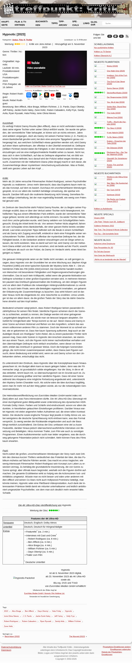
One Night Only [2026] (116, 71)
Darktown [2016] (113, 195)
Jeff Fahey (58, 616)
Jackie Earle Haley (43, 616)
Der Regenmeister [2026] (117, 97)
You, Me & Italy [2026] (116, 102)
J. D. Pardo (27, 616)
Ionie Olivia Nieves (11, 616)
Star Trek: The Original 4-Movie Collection (111, 230)
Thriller (29, 40)
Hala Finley (56, 611)
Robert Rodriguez (11, 621)
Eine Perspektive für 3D (103, 248)
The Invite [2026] (113, 113)
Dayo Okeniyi (43, 611)
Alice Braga (16, 611)
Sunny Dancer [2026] (115, 88)
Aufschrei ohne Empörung (104, 244)
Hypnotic (68, 611)
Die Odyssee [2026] (115, 148)
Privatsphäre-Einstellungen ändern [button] (117, 647)
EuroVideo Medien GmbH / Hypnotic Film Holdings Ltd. (44, 593)
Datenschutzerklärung (11, 647)
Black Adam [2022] (12, 636)
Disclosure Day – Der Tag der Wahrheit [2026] (117, 153)
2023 (6, 611)
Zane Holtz (8, 626)
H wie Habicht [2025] (115, 133)
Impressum (6, 650)
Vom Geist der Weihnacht (104, 255)
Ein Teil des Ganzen (102, 251)
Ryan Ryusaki (45, 621)
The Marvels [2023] (77, 636)
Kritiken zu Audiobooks (103, 209)
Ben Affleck (29, 611)
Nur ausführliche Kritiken (104, 48)
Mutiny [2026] (112, 66)
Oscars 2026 (99, 218)
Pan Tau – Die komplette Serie (106, 234)
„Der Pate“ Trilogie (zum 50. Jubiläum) (109, 222)
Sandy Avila (59, 621)
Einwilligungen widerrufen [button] (120, 649)
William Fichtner (74, 621)
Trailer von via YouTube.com (45, 86)
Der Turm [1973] (113, 190)
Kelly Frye (71, 616)
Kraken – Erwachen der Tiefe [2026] (116, 142)
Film (21, 40)
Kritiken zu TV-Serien (102, 52)
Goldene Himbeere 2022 (104, 226)
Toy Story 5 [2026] (114, 128)
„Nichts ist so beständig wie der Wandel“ (110, 259)
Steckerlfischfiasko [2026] (117, 93)
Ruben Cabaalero (29, 621)
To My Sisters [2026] (115, 137)
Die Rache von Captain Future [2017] (116, 200)
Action (15, 40)
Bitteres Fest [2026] (115, 117)
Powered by (29, 90)
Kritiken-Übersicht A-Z (103, 56)
